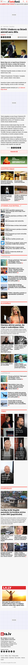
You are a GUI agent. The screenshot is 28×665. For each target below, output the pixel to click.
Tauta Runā (5, 26)
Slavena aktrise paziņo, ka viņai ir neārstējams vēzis (12, 326)
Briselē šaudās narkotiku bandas (19, 181)
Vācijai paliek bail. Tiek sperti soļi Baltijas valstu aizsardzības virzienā (17, 261)
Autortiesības (11, 657)
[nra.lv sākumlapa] (4, 1)
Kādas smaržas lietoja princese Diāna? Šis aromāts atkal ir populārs (20, 347)
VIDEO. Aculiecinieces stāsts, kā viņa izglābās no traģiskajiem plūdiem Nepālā (7, 538)
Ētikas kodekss (17, 657)
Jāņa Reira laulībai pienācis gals (14, 239)
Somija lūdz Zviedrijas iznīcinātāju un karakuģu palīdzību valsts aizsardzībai (17, 286)
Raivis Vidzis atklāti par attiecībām (7, 364)
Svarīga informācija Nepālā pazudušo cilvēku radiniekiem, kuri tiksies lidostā (7, 554)
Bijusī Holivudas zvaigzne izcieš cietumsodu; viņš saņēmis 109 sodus (15, 247)
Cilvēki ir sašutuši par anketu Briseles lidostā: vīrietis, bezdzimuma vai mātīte (20, 198)
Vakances (23, 657)
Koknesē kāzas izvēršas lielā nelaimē (16, 225)
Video (3, 411)
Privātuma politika (15, 655)
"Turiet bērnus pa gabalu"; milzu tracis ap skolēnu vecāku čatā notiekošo (16, 243)
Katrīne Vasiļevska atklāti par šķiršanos (14, 252)
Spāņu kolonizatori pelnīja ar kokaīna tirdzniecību (16, 230)
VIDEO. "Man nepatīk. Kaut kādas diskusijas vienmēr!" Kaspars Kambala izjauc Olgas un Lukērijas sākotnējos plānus (7, 349)
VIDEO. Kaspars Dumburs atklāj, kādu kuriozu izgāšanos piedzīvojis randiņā (20, 365)
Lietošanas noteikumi (5, 657)
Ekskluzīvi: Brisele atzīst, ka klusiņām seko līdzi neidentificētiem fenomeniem (6, 198)
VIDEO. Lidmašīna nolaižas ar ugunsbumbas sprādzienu (17, 293)
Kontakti (2, 659)
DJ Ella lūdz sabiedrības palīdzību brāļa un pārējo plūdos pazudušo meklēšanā (20, 537)
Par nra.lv (2, 655)
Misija (10, 655)
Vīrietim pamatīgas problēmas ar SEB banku (16, 216)
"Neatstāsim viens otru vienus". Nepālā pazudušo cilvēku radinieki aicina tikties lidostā (16, 270)
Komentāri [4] (14, 151)
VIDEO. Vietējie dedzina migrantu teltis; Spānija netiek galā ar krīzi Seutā (20, 554)
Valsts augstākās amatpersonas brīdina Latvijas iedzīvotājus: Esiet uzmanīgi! (15, 211)
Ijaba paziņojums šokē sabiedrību (14, 221)
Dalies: (8, 147)
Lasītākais (5, 257)
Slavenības (11, 26)
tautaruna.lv (3, 34)
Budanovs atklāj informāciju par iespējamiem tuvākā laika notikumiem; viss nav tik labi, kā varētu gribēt (17, 278)
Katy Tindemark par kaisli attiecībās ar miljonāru (15, 234)
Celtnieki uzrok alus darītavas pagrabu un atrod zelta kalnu (7, 182)
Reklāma (6, 655)
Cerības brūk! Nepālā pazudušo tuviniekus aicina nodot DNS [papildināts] (13, 512)
